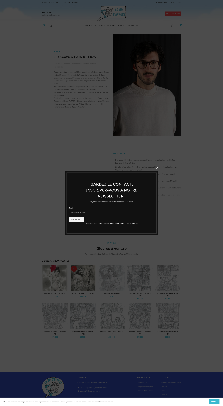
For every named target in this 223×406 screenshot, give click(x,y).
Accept (214, 402)
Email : (71, 208)
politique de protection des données (124, 223)
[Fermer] (157, 168)
